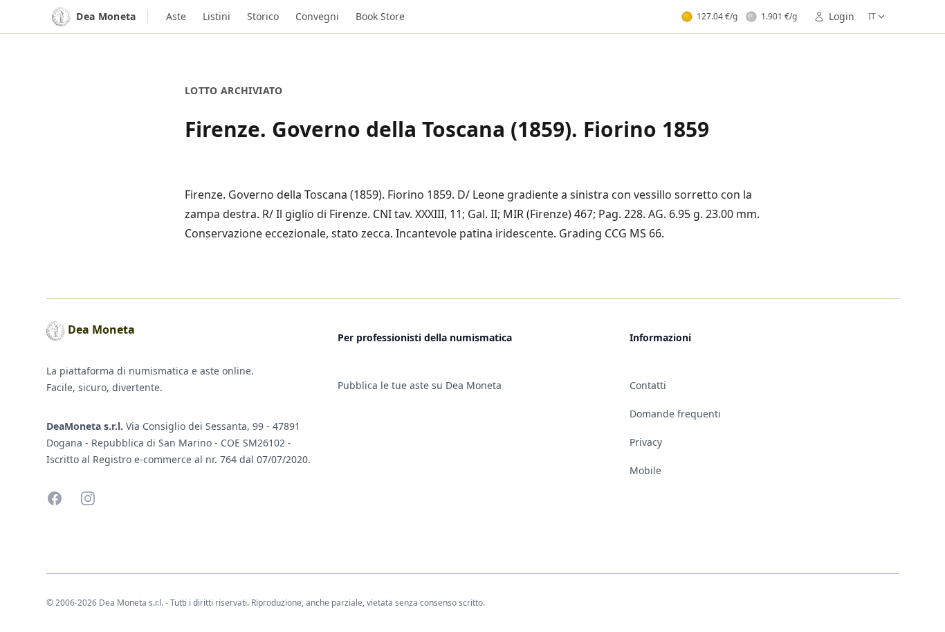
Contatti (648, 385)
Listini (216, 16)
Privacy (646, 442)
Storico (263, 16)
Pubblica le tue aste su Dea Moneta (420, 385)
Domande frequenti (675, 413)
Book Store (380, 16)
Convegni (317, 16)
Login (841, 16)
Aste (176, 16)
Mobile (645, 470)
